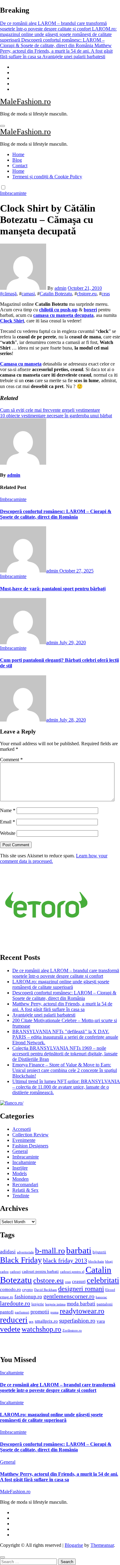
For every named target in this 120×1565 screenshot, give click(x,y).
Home (18, 154)
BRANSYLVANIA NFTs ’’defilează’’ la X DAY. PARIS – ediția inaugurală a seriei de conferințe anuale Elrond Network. (65, 1037)
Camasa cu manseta (21, 363)
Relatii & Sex (25, 1190)
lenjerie (37, 1304)
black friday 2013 (65, 1260)
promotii (39, 1312)
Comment (11, 759)
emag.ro (6, 1297)
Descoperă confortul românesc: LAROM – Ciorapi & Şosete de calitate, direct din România (55, 514)
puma (54, 1312)
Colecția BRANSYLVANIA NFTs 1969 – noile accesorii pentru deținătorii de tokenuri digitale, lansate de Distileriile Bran (65, 1053)
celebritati (103, 1280)
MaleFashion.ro (25, 101)
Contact (19, 165)
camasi (28, 293)
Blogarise (74, 1545)
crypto (27, 1289)
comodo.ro (10, 1289)
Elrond (110, 1290)
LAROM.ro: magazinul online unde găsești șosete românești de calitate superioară (60, 984)
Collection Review (30, 1134)
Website (7, 833)
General (20, 1151)
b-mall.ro (50, 1250)
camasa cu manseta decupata (63, 315)
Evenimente (23, 1140)
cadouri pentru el (72, 1271)
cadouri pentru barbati (40, 1271)
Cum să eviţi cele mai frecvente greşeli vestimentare (50, 410)
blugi (109, 1261)
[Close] (2, 1557)
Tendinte (20, 1195)
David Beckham (45, 1290)
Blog (17, 160)
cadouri (15, 1271)
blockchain (96, 1261)
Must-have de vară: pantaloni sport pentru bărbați (53, 588)
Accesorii (21, 1129)
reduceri (14, 1319)
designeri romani (81, 1288)
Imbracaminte (13, 193)
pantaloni (105, 1304)
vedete (10, 1329)
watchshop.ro (41, 1329)
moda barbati (81, 1304)
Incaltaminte (24, 1162)
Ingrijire (20, 1168)
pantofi (7, 1311)
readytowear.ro (82, 1311)
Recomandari (25, 1184)
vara (101, 1321)
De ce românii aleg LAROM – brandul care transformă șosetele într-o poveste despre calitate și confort (65, 973)
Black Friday (21, 1260)
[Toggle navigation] (2, 126)
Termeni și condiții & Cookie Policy (47, 176)
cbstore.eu (87, 293)
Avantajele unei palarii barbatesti (43, 1014)
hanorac (101, 1297)
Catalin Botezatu (56, 293)
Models (19, 1173)
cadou (4, 1271)
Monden (20, 1179)
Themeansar (102, 1545)
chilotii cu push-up (58, 309)
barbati (78, 1250)
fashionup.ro (28, 1297)
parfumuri (22, 1312)
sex (31, 1321)
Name (7, 810)
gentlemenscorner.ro (68, 1296)
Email (7, 821)
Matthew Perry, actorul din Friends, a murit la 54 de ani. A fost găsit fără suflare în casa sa (62, 1006)
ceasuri (79, 1281)
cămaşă (9, 293)
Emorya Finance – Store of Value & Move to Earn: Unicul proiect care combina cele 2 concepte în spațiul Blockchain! (64, 1070)
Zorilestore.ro (72, 1330)
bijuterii (99, 1252)
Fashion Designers (30, 1145)
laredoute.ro (15, 1303)
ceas (106, 293)
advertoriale (25, 1252)
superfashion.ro (77, 1320)
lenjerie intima (55, 1304)
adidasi (8, 1252)
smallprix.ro (46, 1321)
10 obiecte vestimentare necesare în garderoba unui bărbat (56, 415)
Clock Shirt (12, 320)
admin (60, 288)
